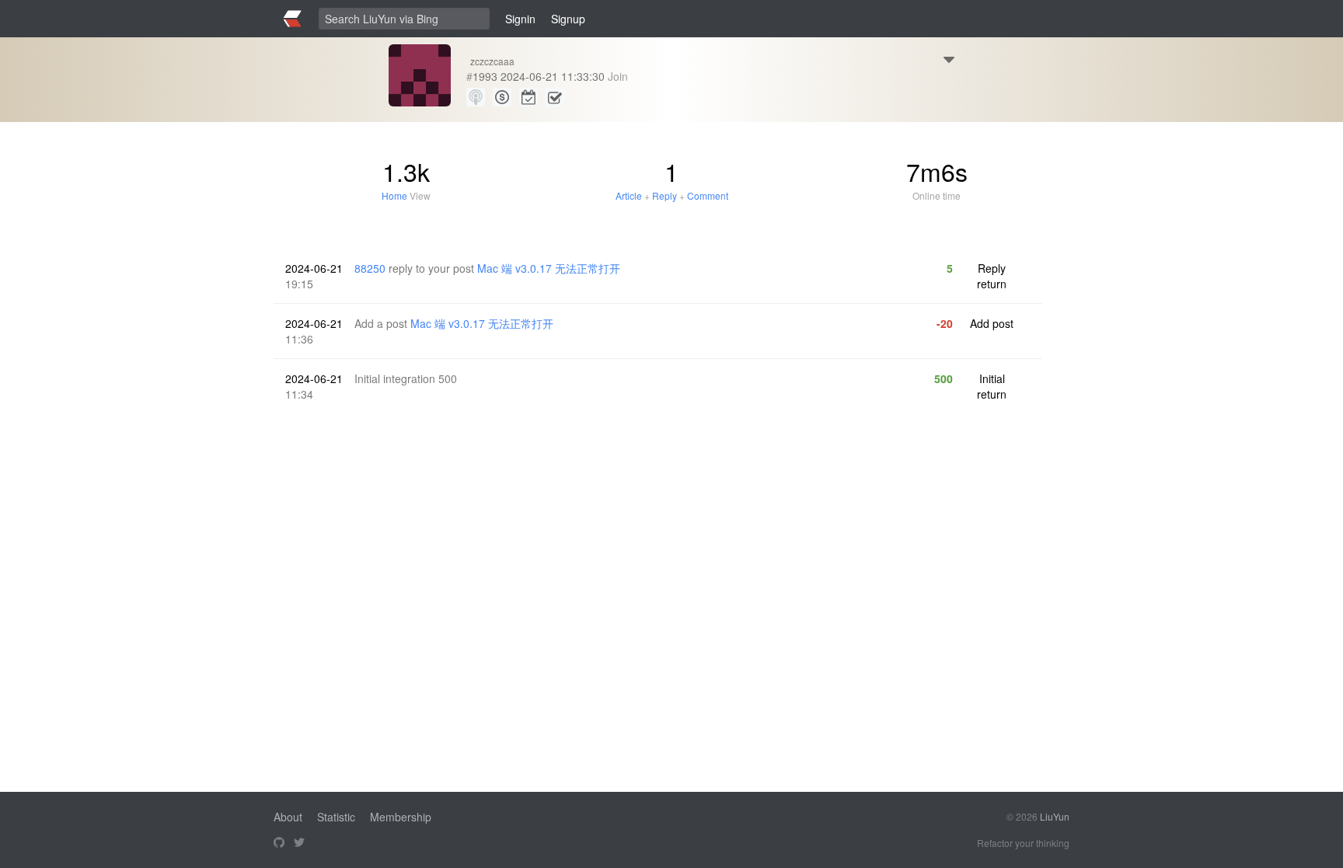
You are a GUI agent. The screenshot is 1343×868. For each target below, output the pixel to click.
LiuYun (1054, 816)
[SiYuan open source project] (279, 843)
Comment (707, 195)
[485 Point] (502, 97)
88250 (369, 268)
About (288, 816)
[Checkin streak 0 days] (528, 97)
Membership (400, 816)
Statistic (336, 816)
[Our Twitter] (299, 843)
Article (629, 195)
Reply (664, 195)
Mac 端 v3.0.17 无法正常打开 (548, 268)
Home (394, 195)
